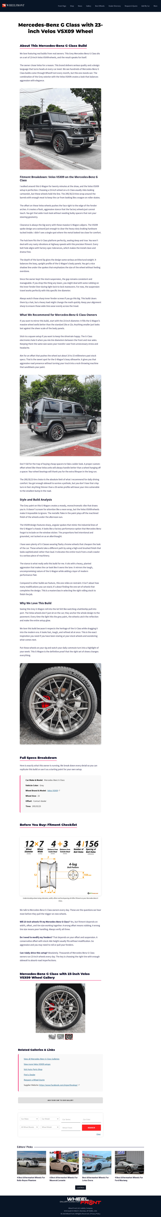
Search (91, 1128)
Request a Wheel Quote (34, 1079)
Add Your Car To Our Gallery (60, 1100)
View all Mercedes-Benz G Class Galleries (41, 1059)
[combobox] (29, 1119)
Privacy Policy (95, 1214)
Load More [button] (80, 1187)
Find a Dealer (29, 1074)
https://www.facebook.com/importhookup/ (58, 1085)
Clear (99, 1134)
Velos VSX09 (52, 790)
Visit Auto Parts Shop (33, 1069)
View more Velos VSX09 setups (37, 1064)
